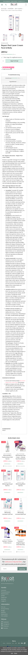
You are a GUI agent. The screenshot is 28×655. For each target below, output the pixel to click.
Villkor (3, 595)
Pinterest (6, 626)
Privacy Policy (5, 608)
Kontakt (3, 599)
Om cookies (4, 616)
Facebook (6, 622)
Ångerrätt (4, 597)
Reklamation (4, 594)
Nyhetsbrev (4, 614)
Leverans (3, 590)
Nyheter (3, 612)
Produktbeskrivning (14, 74)
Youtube (5, 628)
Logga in (3, 601)
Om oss (3, 607)
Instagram (6, 624)
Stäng (15, 653)
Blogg (3, 610)
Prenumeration (5, 592)
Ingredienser (13, 81)
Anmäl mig (22, 569)
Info (12, 653)
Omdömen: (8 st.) (8, 54)
